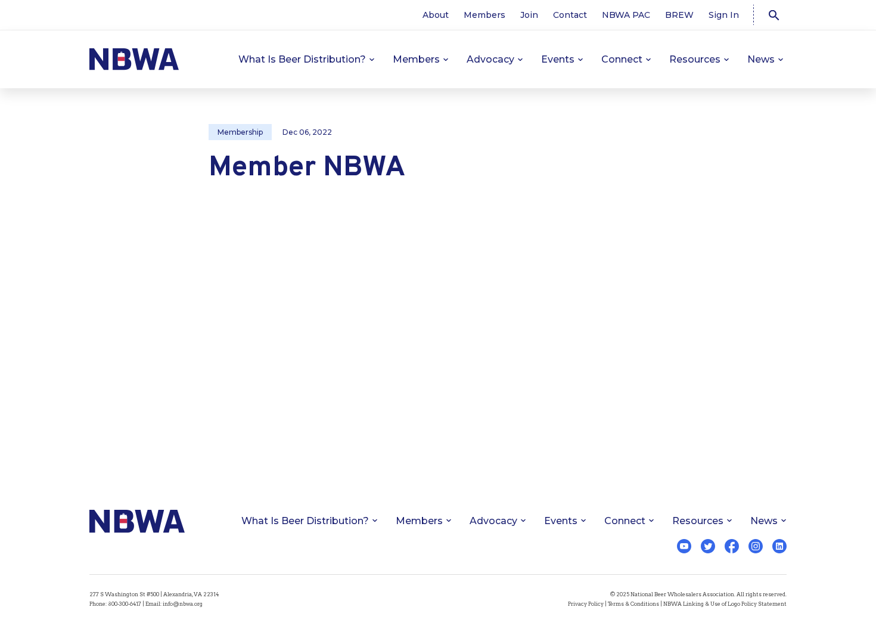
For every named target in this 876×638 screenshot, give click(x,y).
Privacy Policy (586, 603)
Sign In (724, 15)
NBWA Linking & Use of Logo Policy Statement (725, 603)
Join (529, 15)
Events (557, 59)
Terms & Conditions (633, 603)
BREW (679, 15)
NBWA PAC (626, 15)
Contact (570, 15)
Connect (621, 59)
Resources (694, 59)
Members (484, 15)
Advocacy (490, 59)
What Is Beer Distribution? (302, 59)
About (436, 15)
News (761, 59)
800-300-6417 (124, 603)
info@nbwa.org (183, 603)
